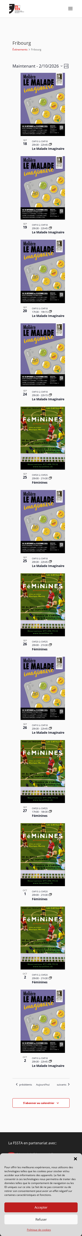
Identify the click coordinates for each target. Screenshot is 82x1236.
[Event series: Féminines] (50, 478)
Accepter (41, 1207)
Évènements (20, 49)
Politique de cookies (39, 1230)
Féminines (39, 482)
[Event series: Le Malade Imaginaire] (50, 144)
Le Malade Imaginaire (48, 149)
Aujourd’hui (43, 1084)
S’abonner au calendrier (38, 1103)
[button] (75, 1159)
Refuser (41, 1219)
